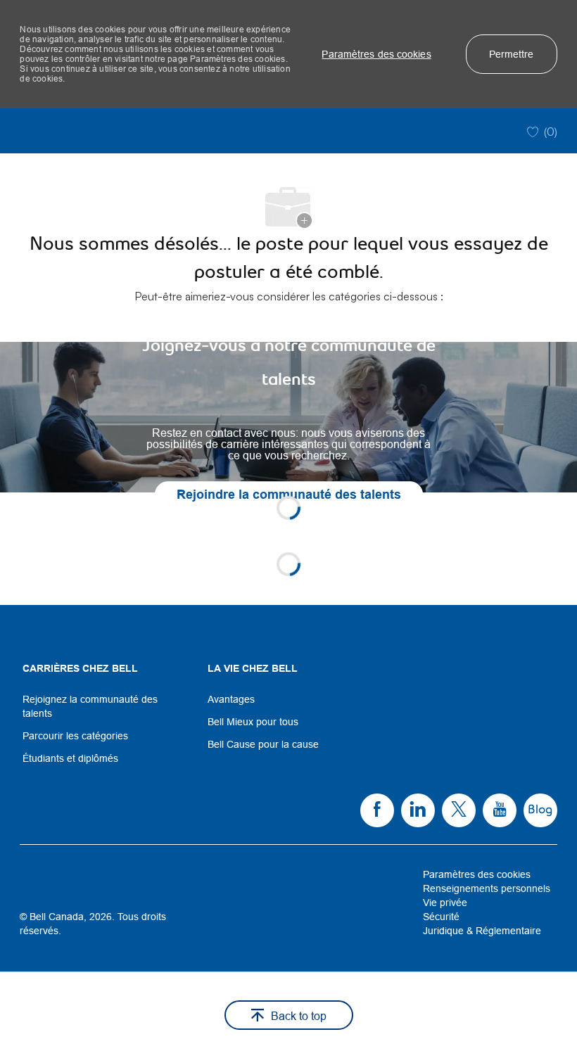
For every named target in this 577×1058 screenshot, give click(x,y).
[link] (288, 417)
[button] (376, 54)
